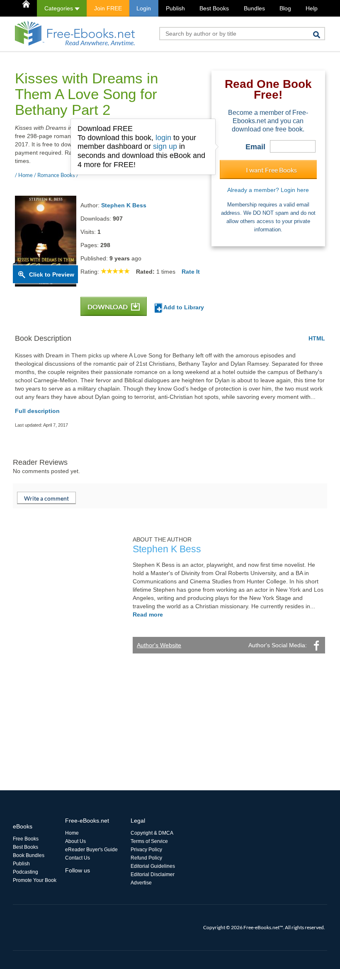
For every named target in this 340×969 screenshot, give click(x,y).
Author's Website (159, 645)
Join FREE (108, 8)
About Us (75, 841)
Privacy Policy (146, 849)
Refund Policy (146, 858)
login (163, 138)
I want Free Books (271, 170)
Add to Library (183, 307)
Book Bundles (28, 855)
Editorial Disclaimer (153, 874)
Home (72, 833)
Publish (175, 8)
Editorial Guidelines (153, 866)
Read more (148, 614)
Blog (285, 8)
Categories (59, 8)
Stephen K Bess (123, 205)
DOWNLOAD (108, 307)
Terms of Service (149, 841)
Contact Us (77, 858)
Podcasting (25, 872)
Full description (37, 411)
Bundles (254, 8)
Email (255, 147)
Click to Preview (51, 274)
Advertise (141, 883)
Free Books (26, 839)
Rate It (191, 271)
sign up (165, 146)
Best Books (214, 8)
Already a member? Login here (268, 190)
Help (312, 8)
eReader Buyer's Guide (91, 849)
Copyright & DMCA (152, 833)
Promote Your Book (34, 880)
